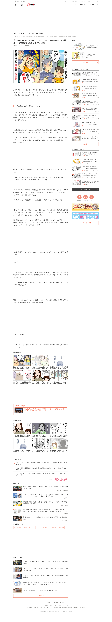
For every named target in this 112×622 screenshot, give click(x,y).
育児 (20, 33)
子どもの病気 (39, 33)
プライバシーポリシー (46, 607)
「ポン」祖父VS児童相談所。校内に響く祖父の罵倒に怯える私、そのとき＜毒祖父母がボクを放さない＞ (42, 468)
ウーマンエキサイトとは (49, 605)
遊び (33, 33)
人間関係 (61, 527)
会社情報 (29, 607)
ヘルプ (68, 605)
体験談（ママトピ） (29, 527)
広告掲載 (82, 607)
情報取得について (67, 607)
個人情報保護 (57, 607)
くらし (69, 1)
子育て (65, 1)
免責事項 (76, 607)
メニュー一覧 (95, 1)
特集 (73, 40)
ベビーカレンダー (26, 45)
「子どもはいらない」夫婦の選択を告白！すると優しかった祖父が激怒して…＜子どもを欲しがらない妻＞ (41, 474)
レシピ (72, 1)
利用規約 (36, 607)
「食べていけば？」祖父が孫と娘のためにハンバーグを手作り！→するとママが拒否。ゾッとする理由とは (41, 463)
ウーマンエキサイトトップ (81, 4)
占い (85, 1)
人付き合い (53, 527)
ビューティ (77, 1)
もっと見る (41, 595)
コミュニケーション (42, 527)
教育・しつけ (27, 33)
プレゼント (89, 1)
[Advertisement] (56, 19)
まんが (82, 1)
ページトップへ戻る (85, 223)
